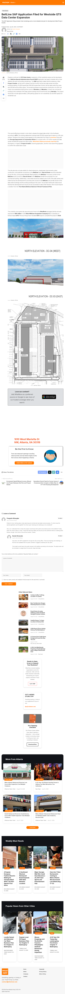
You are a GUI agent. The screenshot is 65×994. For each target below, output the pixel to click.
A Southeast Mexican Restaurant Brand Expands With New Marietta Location (24, 877)
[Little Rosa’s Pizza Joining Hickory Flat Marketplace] (23, 631)
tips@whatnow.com (30, 706)
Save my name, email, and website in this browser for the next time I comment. (24, 579)
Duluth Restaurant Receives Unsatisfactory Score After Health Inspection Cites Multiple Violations (17, 815)
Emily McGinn (41, 598)
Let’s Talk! (32, 683)
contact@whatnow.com (9, 982)
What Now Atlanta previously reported (44, 141)
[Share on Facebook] (7, 33)
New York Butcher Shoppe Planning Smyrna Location (38, 603)
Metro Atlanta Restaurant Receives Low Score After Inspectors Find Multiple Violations (16, 784)
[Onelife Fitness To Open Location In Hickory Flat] (23, 622)
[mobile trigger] (63, 3)
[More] (19, 33)
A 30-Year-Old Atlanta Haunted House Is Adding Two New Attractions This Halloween (47, 784)
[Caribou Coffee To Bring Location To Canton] (23, 597)
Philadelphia (38, 933)
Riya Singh (40, 654)
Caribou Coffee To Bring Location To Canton (37, 595)
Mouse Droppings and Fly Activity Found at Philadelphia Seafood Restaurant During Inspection (39, 944)
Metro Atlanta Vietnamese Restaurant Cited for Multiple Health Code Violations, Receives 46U (48, 815)
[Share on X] (10, 33)
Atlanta (7, 868)
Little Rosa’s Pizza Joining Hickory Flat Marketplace (38, 629)
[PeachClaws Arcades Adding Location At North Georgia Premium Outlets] (23, 613)
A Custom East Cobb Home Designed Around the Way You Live (38, 638)
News (6, 933)
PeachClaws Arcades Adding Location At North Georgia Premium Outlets (38, 613)
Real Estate (5, 10)
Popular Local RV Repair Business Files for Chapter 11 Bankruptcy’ (24, 941)
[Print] (16, 33)
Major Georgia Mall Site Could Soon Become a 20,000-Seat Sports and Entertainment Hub (40, 877)
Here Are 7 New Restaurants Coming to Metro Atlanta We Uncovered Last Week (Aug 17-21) (55, 877)
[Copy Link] (13, 33)
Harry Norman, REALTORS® (36, 643)
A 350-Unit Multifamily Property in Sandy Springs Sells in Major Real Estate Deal (38, 649)
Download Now (32, 744)
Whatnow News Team (10, 789)
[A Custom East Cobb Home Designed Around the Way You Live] (23, 639)
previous (53, 137)
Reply (60, 518)
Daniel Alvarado (16, 29)
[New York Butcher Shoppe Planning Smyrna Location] (23, 605)
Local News (9, 779)
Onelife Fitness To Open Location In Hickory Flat (37, 621)
